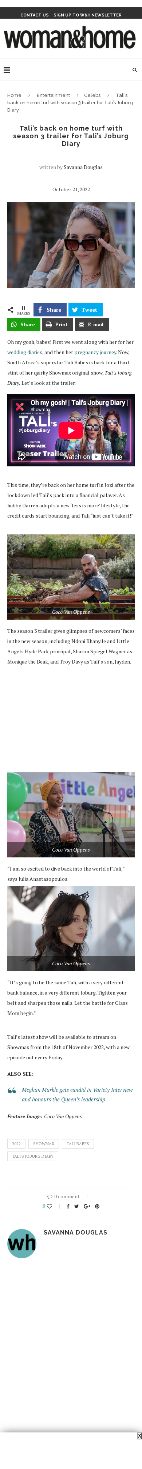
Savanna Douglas (83, 167)
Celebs (92, 95)
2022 (16, 1143)
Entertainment (53, 95)
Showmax (43, 1143)
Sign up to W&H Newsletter (88, 15)
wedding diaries (24, 352)
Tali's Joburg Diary (33, 1156)
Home (14, 95)
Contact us (34, 15)
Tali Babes (78, 1143)
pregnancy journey (95, 352)
